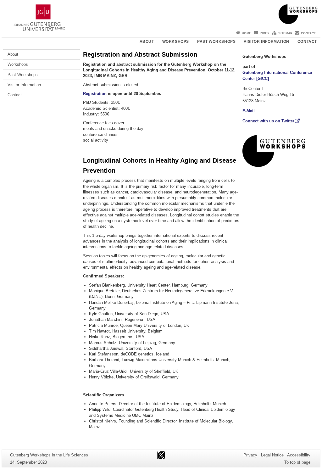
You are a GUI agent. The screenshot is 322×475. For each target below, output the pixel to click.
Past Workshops (216, 41)
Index (264, 33)
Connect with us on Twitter (268, 121)
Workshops (175, 41)
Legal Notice (272, 455)
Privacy (250, 455)
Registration (95, 93)
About (147, 41)
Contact (308, 33)
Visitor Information (266, 41)
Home (246, 33)
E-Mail (248, 111)
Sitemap (285, 33)
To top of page (297, 462)
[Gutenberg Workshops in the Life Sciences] (161, 14)
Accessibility (298, 455)
